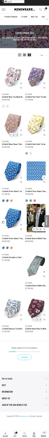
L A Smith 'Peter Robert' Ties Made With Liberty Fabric (21, 238)
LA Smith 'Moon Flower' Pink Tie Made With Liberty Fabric (22, 144)
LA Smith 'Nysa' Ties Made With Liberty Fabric (18, 96)
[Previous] (2, 19)
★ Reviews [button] (46, 221)
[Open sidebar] (3, 222)
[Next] (47, 19)
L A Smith (24, 16)
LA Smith (5, 94)
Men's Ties (34, 16)
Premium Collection (10, 16)
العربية (9, 1)
